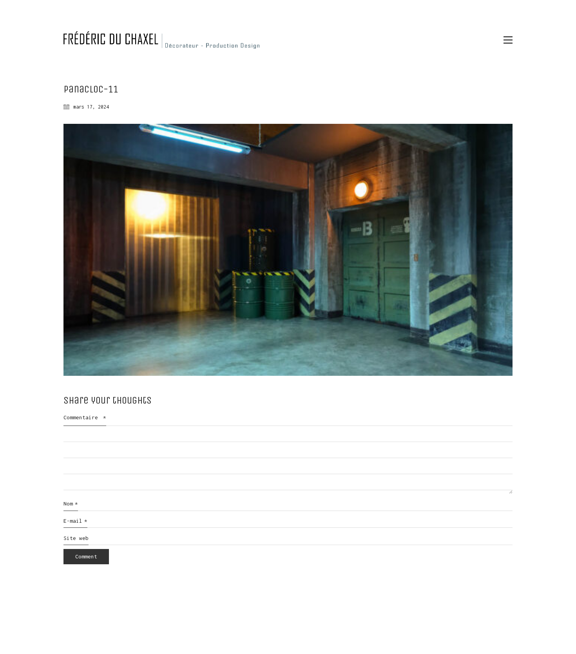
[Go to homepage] (161, 40)
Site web (76, 538)
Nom (70, 503)
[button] (508, 39)
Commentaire (84, 417)
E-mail (75, 521)
